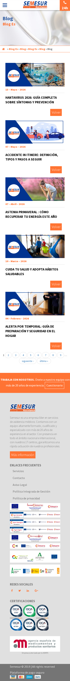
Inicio (3, 49)
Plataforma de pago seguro (27, 672)
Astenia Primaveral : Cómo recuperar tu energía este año (31, 214)
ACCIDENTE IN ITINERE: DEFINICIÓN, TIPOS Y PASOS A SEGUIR (31, 157)
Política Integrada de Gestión (31, 491)
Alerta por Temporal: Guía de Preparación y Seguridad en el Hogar (30, 331)
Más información (22, 455)
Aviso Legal (20, 485)
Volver (56, 112)
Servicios (18, 471)
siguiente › (28, 361)
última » (44, 361)
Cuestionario (54, 385)
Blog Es (13, 49)
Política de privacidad (26, 498)
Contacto (19, 478)
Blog (23, 49)
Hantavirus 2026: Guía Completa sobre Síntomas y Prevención (31, 99)
